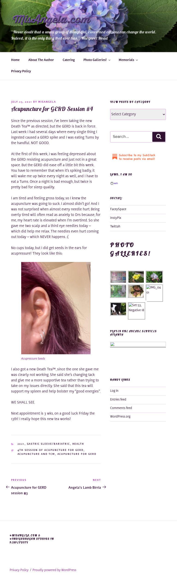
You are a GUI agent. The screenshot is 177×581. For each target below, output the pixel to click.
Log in (114, 391)
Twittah (115, 226)
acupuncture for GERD (77, 454)
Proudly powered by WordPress (54, 570)
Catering (69, 60)
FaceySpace (118, 209)
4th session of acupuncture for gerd (51, 450)
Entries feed (118, 399)
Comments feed (121, 408)
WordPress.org (120, 416)
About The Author (41, 60)
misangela (47, 102)
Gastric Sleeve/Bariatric (48, 444)
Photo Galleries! (95, 60)
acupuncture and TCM (36, 454)
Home (15, 60)
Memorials (126, 60)
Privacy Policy (21, 71)
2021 (21, 444)
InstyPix (115, 218)
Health (78, 444)
